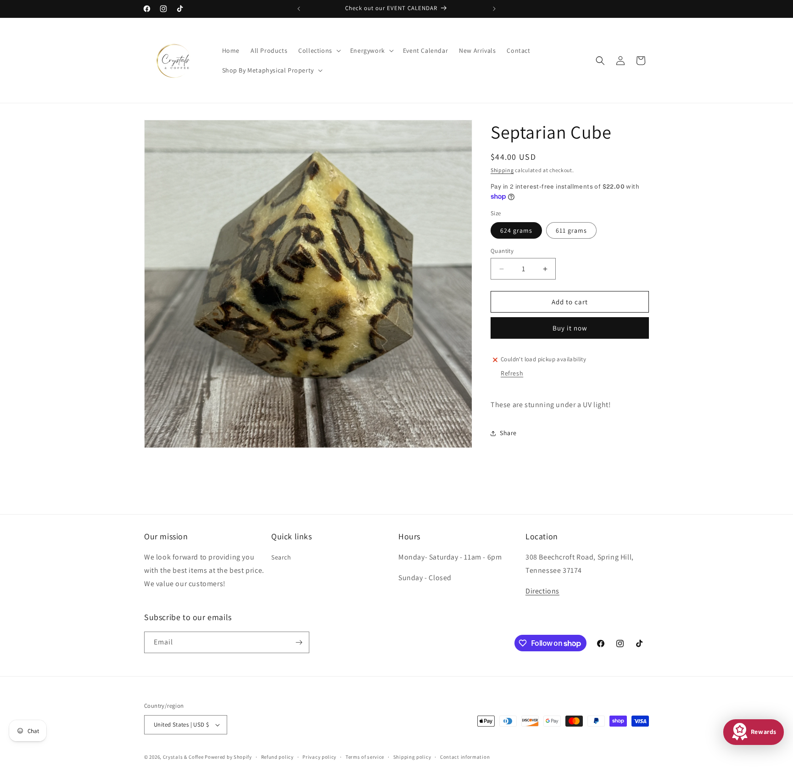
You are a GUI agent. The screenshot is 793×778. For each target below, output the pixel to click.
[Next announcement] (494, 8)
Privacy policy (319, 757)
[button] (319, 50)
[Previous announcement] (299, 8)
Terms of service (365, 757)
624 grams (516, 230)
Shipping (502, 170)
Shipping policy (412, 757)
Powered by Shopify (228, 757)
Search (281, 557)
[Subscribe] (299, 642)
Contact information (465, 757)
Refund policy (277, 757)
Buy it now (570, 328)
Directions (542, 591)
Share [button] (508, 433)
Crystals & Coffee (183, 757)
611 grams (571, 230)
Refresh (512, 373)
